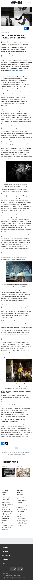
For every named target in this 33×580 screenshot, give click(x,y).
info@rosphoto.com (14, 578)
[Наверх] (31, 575)
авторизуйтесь (14, 452)
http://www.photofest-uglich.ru (16, 70)
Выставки (4, 487)
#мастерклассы (5, 32)
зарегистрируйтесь (25, 452)
